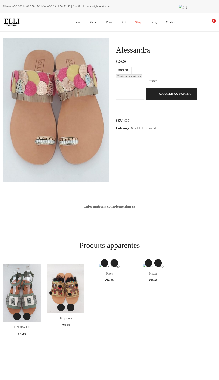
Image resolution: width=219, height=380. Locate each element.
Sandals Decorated (143, 128)
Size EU (123, 70)
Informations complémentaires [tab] (109, 206)
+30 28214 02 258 (23, 6)
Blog (154, 22)
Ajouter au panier (175, 93)
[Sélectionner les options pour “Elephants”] (70, 307)
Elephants (66, 318)
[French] (182, 7)
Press (109, 22)
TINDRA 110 (22, 327)
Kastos (153, 273)
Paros (109, 273)
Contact (170, 22)
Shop (138, 22)
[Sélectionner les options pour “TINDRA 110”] (26, 316)
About (93, 22)
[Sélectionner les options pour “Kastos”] (158, 263)
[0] (211, 22)
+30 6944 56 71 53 (58, 6)
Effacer (152, 80)
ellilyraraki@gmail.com (96, 6)
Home (76, 22)
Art (124, 22)
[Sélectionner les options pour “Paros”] (114, 263)
